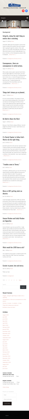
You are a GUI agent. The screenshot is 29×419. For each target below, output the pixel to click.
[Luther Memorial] (14, 5)
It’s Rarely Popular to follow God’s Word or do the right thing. (13, 138)
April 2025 (5, 348)
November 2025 (6, 333)
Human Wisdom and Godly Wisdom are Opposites (13, 219)
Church (7, 415)
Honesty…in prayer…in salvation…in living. (12, 303)
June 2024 (5, 368)
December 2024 (6, 356)
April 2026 (5, 323)
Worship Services (17, 58)
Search (4, 284)
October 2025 (6, 335)
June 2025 (5, 343)
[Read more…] (12, 54)
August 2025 (6, 339)
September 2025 (7, 337)
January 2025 (6, 354)
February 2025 (6, 352)
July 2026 (5, 317)
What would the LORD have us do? (13, 247)
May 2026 (5, 321)
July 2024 (5, 366)
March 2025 (5, 350)
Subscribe (7, 403)
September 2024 (7, 362)
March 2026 (5, 325)
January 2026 (6, 329)
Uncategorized (10, 58)
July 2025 (5, 341)
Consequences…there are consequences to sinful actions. (13, 64)
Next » (20, 280)
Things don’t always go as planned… (14, 92)
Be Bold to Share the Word (11, 118)
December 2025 (6, 331)
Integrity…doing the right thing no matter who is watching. (14, 37)
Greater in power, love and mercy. (13, 265)
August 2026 (6, 315)
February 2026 (6, 327)
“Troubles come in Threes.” (11, 164)
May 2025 (5, 345)
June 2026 (5, 319)
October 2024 (6, 360)
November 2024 (6, 358)
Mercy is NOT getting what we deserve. (12, 192)
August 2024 (6, 364)
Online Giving (6, 387)
